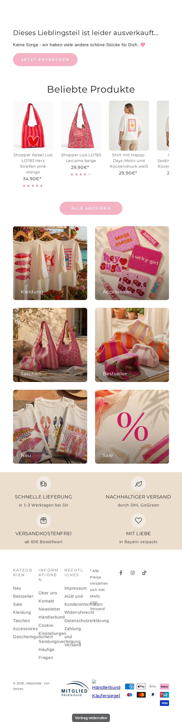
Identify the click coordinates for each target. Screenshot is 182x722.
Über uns (48, 593)
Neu (17, 588)
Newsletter (49, 609)
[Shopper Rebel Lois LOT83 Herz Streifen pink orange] (33, 126)
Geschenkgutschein (33, 636)
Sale (17, 604)
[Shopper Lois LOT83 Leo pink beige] (81, 126)
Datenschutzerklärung (86, 620)
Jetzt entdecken (45, 60)
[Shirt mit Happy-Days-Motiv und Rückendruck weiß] (129, 126)
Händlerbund (52, 617)
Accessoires (25, 628)
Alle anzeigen (91, 208)
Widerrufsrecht (79, 612)
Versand (97, 609)
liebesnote (34, 683)
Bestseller (23, 596)
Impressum (75, 588)
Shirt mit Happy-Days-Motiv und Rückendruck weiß (129, 161)
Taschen (21, 620)
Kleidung (22, 612)
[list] (91, 510)
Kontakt (46, 601)
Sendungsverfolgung (60, 641)
